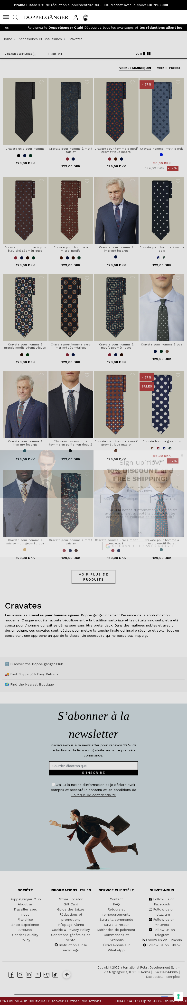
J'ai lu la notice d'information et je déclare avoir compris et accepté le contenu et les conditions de (141, 523)
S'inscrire (165, 509)
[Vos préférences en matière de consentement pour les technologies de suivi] (178, 996)
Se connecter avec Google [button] (142, 556)
